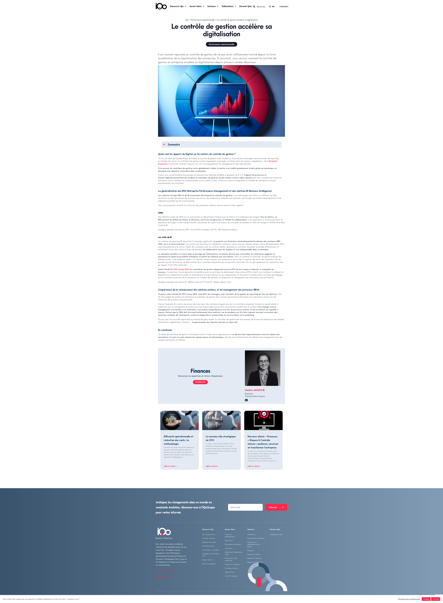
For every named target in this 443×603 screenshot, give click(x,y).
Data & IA (229, 540)
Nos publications (208, 546)
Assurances (251, 534)
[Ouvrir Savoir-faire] (203, 6)
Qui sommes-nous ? (209, 534)
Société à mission (208, 538)
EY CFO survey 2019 (180, 269)
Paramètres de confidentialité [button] (409, 599)
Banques (250, 550)
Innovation (228, 548)
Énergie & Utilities (253, 554)
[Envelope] (246, 400)
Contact (284, 6)
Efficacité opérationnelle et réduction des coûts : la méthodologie (178, 440)
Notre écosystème (208, 564)
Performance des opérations (231, 559)
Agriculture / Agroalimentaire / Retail (254, 544)
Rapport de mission (209, 542)
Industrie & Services (254, 558)
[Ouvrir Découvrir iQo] (185, 6)
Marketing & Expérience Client (233, 553)
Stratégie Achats (231, 568)
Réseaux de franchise (255, 562)
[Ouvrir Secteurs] (217, 6)
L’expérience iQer (276, 534)
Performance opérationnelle (221, 44)
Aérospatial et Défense (256, 538)
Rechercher (261, 6)
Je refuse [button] (436, 599)
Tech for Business (231, 576)
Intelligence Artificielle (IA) (210, 555)
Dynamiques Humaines (233, 544)
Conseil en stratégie (232, 564)
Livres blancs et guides (210, 550)
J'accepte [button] (426, 599)
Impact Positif (207, 560)
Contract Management (230, 535)
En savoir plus (200, 382)
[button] (164, 144)
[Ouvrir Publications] (235, 6)
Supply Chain (229, 572)
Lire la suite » (170, 466)
